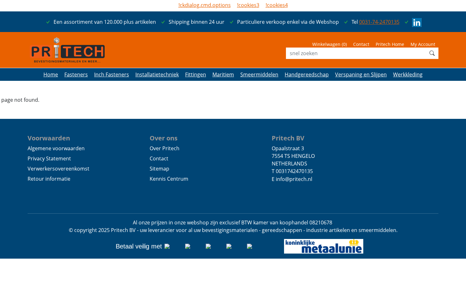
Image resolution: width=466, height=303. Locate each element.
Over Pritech (164, 148)
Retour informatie (49, 178)
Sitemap (159, 168)
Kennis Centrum (169, 178)
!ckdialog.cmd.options (204, 5)
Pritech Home (390, 44)
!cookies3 (248, 5)
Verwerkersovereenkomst (58, 168)
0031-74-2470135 (379, 21)
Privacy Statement (49, 158)
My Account (423, 44)
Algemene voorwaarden (56, 148)
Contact (361, 44)
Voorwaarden (49, 137)
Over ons (164, 137)
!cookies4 (277, 5)
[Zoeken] (432, 53)
